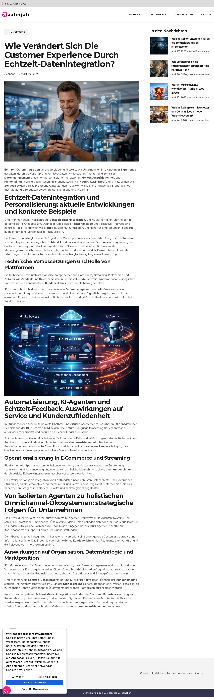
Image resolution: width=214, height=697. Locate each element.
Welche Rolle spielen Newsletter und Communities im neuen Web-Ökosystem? (190, 111)
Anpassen (18, 677)
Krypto (206, 14)
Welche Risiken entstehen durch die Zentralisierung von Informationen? (190, 42)
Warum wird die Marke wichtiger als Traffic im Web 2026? (187, 88)
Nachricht (135, 14)
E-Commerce (158, 14)
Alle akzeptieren (34, 682)
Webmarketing (183, 14)
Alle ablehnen (47, 677)
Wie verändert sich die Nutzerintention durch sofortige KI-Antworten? (190, 65)
